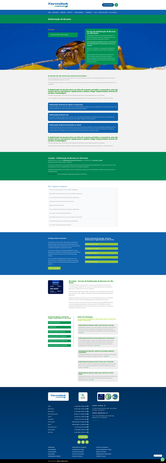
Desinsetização (52, 449)
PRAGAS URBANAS (79, 12)
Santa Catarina (51, 429)
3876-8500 (8, 3)
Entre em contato (52, 174)
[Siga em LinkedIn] (79, 442)
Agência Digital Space (62, 461)
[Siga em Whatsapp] (116, 5)
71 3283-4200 (77, 406)
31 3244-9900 (77, 411)
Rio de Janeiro (51, 421)
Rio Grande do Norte (53, 414)
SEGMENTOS (89, 12)
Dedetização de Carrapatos (92, 248)
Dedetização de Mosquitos (58, 341)
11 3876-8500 (77, 432)
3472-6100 (84, 427)
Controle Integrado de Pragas (103, 449)
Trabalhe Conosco (101, 456)
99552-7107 (84, 411)
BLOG (95, 12)
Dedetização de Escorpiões (58, 345)
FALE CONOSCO (113, 12)
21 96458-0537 (83, 421)
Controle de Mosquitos (78, 451)
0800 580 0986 (75, 421)
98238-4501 (84, 406)
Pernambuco (51, 419)
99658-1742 (84, 429)
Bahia (49, 406)
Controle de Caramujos (102, 447)
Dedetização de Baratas (57, 331)
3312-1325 (84, 419)
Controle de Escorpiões (78, 454)
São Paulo (50, 432)
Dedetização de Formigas (92, 244)
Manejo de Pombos (101, 451)
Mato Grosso (51, 408)
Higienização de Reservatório (103, 454)
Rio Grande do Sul (52, 427)
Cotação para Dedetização (59, 35)
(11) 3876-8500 (108, 5)
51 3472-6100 (78, 427)
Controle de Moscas (77, 456)
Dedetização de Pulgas (91, 253)
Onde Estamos (95, 420)
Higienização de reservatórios (93, 257)
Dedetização (51, 447)
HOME (49, 12)
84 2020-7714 (77, 414)
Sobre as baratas (54, 268)
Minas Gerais (51, 411)
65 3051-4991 (77, 408)
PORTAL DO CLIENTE (103, 12)
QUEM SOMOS (55, 12)
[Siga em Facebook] (87, 442)
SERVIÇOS (69, 12)
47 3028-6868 (77, 429)
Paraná (49, 416)
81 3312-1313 (78, 419)
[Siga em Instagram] (83, 442)
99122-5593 (84, 414)
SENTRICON (52, 327)
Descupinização (54, 322)
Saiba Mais (81, 332)
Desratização (51, 454)
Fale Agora (84, 437)
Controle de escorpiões (91, 261)
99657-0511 (84, 416)
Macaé (49, 424)
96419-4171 (84, 432)
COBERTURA (63, 12)
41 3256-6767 (77, 416)
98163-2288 (84, 408)
